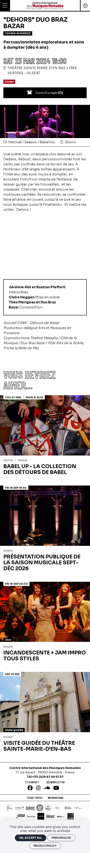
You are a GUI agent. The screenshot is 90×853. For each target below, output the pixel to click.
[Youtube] (56, 788)
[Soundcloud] (47, 788)
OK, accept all (30, 837)
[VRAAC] (41, 816)
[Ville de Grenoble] (40, 808)
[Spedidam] (31, 816)
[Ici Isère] (61, 816)
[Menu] (5, 5)
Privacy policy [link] (45, 845)
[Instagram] (38, 788)
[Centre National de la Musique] (57, 807)
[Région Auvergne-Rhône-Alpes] (19, 808)
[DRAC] (10, 808)
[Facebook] (30, 788)
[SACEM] (20, 816)
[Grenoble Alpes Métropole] (48, 808)
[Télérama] (50, 816)
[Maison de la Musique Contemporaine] (79, 808)
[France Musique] (70, 816)
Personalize (61, 837)
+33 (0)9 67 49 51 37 (47, 777)
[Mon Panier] (85, 5)
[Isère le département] (30, 808)
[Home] (45, 5)
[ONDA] (68, 808)
